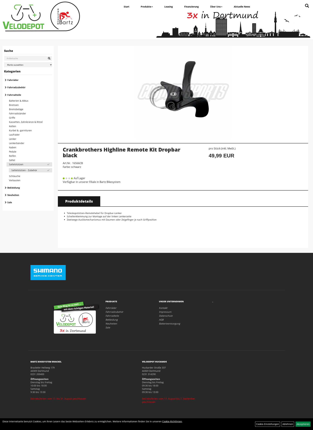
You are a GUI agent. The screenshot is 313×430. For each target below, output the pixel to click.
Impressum (165, 311)
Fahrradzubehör (16, 87)
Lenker (12, 138)
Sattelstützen (16, 164)
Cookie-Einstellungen (267, 424)
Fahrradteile (14, 94)
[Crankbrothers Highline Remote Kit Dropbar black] (183, 92)
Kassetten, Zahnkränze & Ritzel (26, 121)
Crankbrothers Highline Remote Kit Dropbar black (121, 152)
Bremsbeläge (16, 109)
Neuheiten (13, 195)
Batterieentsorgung (169, 323)
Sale (9, 202)
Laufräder (14, 134)
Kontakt (163, 307)
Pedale (12, 151)
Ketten (12, 126)
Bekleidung (13, 187)
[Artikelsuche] (307, 6)
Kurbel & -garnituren (20, 130)
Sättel (12, 160)
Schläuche (14, 176)
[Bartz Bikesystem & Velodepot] (41, 16)
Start (126, 6)
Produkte (146, 6)
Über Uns (215, 6)
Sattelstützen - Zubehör (24, 170)
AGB (161, 319)
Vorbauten (14, 180)
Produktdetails (79, 201)
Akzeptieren (303, 424)
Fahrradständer (17, 113)
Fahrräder (12, 80)
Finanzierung (191, 6)
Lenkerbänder (16, 143)
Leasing (168, 6)
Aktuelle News (242, 6)
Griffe (12, 117)
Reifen (12, 155)
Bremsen (14, 105)
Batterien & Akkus (18, 100)
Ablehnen (288, 424)
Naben (12, 147)
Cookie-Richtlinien (172, 421)
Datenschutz (166, 315)
